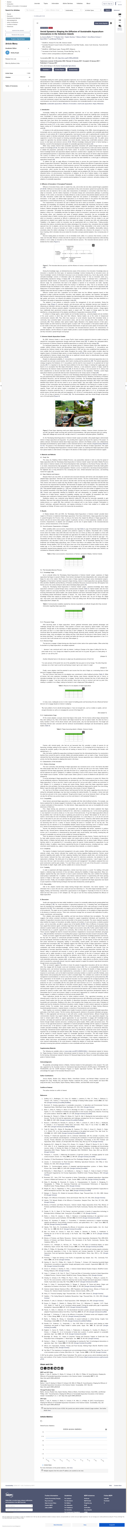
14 (54, 148)
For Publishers (68, 1507)
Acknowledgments (12, 20)
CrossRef (61, 1102)
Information (55, 3)
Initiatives (80, 3)
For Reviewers (68, 1501)
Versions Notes (73, 69)
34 (64, 490)
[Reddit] (58, 1369)
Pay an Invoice (49, 1501)
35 (66, 490)
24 (57, 318)
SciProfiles (87, 1507)
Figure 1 (56, 241)
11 (96, 138)
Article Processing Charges (53, 1498)
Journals (37, 3)
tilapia (95, 103)
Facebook (106, 1501)
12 (70, 142)
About (88, 3)
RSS (110, 1485)
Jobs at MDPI (48, 1507)
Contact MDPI (49, 1505)
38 (53, 904)
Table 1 (82, 529)
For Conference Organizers (72, 1512)
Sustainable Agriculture (68, 66)
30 (94, 380)
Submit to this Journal (18, 30)
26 (97, 343)
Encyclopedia (88, 1510)
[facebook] (52, 1369)
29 (67, 357)
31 (105, 464)
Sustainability (9, 1485)
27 (81, 353)
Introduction (10, 4)
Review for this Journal (18, 34)
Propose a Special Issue (18, 39)
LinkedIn (106, 1498)
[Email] (41, 1369)
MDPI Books (87, 1501)
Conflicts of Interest (12, 24)
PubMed (67, 1102)
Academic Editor (11, 48)
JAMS (86, 1512)
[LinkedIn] (48, 1369)
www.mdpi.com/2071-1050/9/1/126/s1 (76, 1051)
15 (56, 148)
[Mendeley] (62, 1369)
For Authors (67, 1498)
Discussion (10, 16)
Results (9, 14)
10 (78, 136)
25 (86, 341)
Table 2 (86, 589)
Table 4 (47, 725)
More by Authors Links (12, 63)
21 (75, 300)
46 (79, 986)
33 (41, 488)
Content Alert (118, 1485)
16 (53, 159)
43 (103, 949)
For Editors (67, 1503)
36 (41, 492)
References (10, 26)
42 (44, 934)
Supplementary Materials (13, 18)
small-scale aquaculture (84, 103)
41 (88, 928)
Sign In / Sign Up (107, 3)
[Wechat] (55, 1369)
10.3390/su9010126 (39, 16)
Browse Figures (59, 69)
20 (94, 200)
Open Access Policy (50, 1503)
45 (60, 963)
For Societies (68, 1510)
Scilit (85, 1505)
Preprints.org (88, 1503)
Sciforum (86, 1498)
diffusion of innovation (70, 103)
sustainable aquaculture (54, 103)
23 (95, 312)
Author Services (68, 3)
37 (80, 498)
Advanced (116, 10)
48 (70, 1031)
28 (83, 353)
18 (43, 189)
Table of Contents (11, 86)
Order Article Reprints (101, 23)
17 (41, 189)
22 (67, 306)
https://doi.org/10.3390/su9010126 (68, 58)
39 (50, 908)
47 (82, 994)
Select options (11, 1506)
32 (52, 471)
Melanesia (100, 103)
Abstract (9, 2)
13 (92, 144)
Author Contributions (12, 22)
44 (58, 963)
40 (83, 924)
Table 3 (101, 674)
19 (45, 189)
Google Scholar (52, 1102)
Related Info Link (10, 59)
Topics (46, 3)
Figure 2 (56, 396)
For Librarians (68, 1505)
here (49, 1410)
